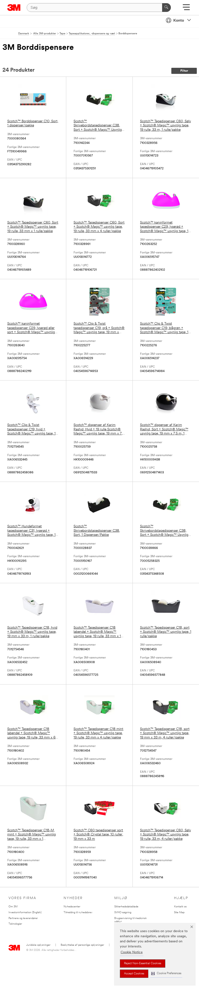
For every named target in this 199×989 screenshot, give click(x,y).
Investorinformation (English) (24, 912)
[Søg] (166, 7)
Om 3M (12, 906)
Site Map (179, 912)
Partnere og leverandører (23, 918)
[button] (166, 974)
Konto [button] (178, 21)
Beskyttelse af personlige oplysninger (82, 945)
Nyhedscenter (72, 906)
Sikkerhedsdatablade (126, 906)
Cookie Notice (132, 952)
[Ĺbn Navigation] (186, 9)
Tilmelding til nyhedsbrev (78, 912)
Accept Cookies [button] (134, 973)
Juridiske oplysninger (38, 945)
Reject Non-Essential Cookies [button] (142, 963)
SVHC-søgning (122, 912)
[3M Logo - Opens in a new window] (14, 7)
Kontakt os (180, 906)
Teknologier (15, 924)
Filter (184, 70)
